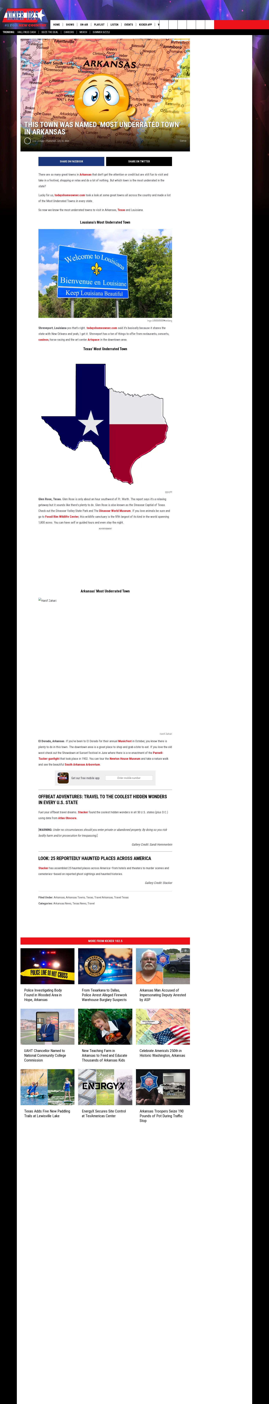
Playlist (99, 24)
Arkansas (85, 174)
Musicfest (125, 741)
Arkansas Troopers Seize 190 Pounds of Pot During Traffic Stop (162, 1116)
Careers (69, 32)
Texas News (79, 903)
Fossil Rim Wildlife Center (62, 516)
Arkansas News (62, 903)
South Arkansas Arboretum (82, 764)
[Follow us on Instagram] (191, 24)
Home (56, 24)
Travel (91, 903)
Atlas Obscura (67, 818)
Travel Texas (121, 897)
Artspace (94, 339)
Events (128, 24)
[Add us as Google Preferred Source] (173, 24)
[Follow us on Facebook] (182, 24)
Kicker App (145, 24)
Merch (83, 32)
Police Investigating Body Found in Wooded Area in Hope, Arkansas (43, 995)
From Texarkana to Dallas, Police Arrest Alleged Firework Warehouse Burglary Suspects (104, 995)
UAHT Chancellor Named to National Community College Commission (45, 1055)
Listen (114, 24)
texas (89, 897)
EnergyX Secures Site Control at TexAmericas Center (104, 1113)
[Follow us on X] (209, 24)
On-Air (84, 24)
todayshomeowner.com (70, 195)
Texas (121, 210)
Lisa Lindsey (38, 141)
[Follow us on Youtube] (200, 24)
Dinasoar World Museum (115, 511)
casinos (43, 339)
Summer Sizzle (101, 32)
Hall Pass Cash (27, 32)
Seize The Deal (50, 32)
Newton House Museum (125, 758)
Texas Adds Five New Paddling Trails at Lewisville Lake (47, 1113)
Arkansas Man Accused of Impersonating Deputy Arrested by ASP (163, 995)
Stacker (83, 812)
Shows (70, 24)
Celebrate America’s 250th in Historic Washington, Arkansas (162, 1053)
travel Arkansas (103, 897)
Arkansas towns (75, 897)
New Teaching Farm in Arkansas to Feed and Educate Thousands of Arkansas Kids (104, 1055)
